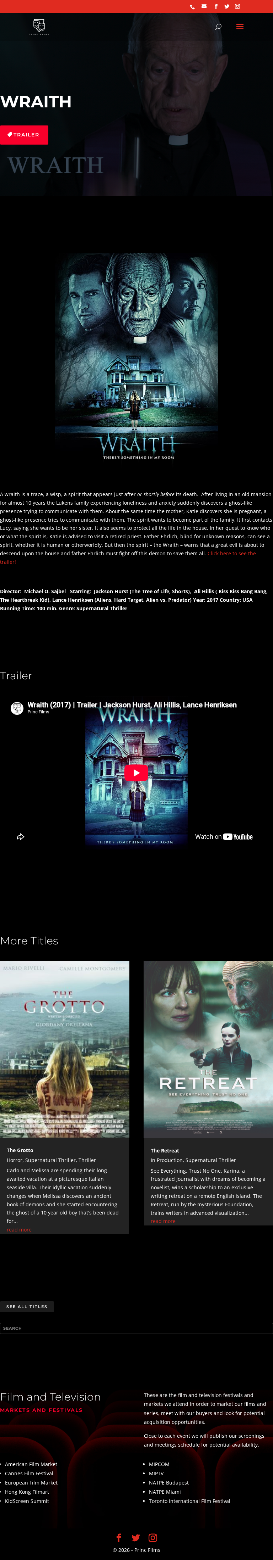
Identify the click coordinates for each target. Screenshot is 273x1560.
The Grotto (20, 1150)
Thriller (87, 1160)
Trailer (26, 134)
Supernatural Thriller (50, 1160)
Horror (14, 1160)
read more (19, 1229)
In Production (167, 1160)
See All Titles (27, 1306)
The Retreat (165, 1150)
